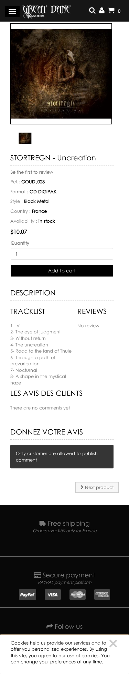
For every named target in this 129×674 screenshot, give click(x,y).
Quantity (20, 243)
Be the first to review (31, 172)
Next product (99, 487)
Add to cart (62, 270)
